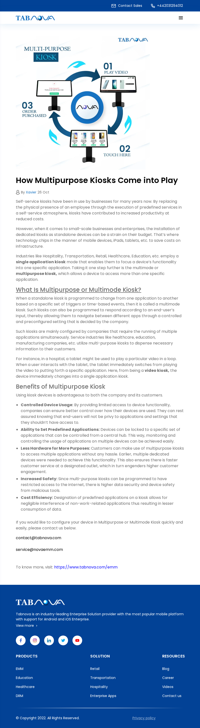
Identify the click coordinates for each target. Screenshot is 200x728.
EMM (19, 668)
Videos (167, 686)
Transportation (103, 677)
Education (24, 677)
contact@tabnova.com (38, 538)
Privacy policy (144, 718)
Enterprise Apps (103, 695)
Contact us (171, 695)
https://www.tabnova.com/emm (86, 567)
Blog (165, 668)
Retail (95, 668)
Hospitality (99, 686)
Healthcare (25, 686)
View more (25, 625)
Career (168, 677)
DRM (19, 695)
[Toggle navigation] (180, 17)
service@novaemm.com (39, 549)
